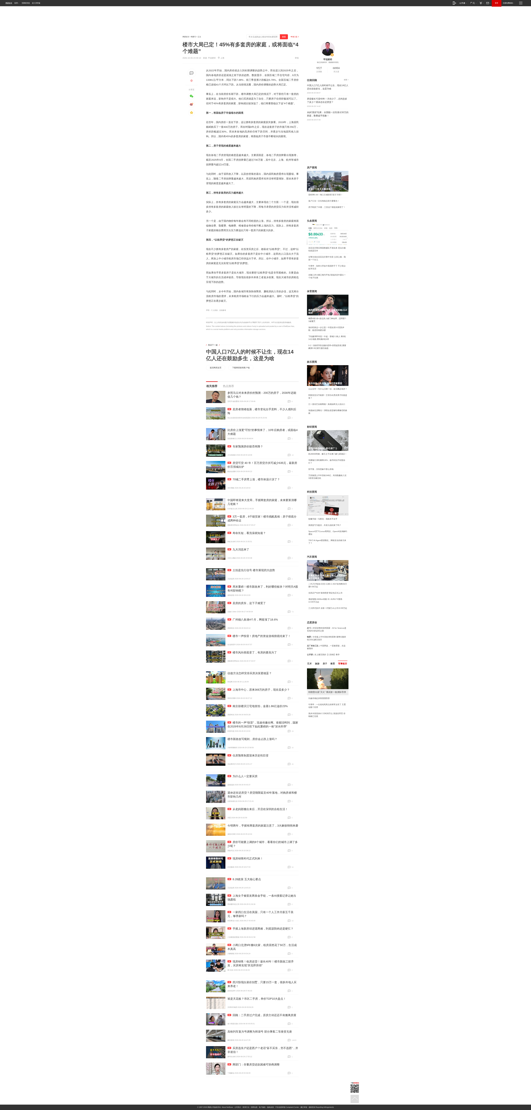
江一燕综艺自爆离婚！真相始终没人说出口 (326, 404)
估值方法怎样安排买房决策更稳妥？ (249, 673)
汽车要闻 (312, 556)
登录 (496, 3)
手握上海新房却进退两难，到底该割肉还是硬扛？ (263, 928)
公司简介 (238, 1107)
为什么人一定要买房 (245, 776)
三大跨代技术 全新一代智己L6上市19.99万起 (327, 608)
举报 (297, 58)
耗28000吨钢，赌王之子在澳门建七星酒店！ (327, 454)
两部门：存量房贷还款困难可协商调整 (256, 1064)
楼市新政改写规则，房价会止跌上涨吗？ (252, 739)
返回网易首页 (215, 368)
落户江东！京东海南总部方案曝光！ (323, 201)
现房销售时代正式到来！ (248, 858)
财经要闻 (312, 426)
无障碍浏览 (26, 3)
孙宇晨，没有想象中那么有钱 (321, 469)
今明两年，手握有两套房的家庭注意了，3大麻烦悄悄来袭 (262, 825)
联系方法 (246, 1107)
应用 (16, 3)
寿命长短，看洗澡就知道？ (249, 533)
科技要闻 (312, 491)
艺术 (309, 663)
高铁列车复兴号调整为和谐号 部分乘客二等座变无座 (259, 1031)
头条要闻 (312, 220)
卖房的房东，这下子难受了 (249, 603)
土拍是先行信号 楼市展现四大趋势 (254, 570)
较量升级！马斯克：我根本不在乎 (322, 519)
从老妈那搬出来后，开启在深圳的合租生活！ (260, 809)
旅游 (317, 663)
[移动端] (454, 3)
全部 (345, 80)
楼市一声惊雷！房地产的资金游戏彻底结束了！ (262, 636)
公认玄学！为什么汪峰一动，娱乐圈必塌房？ (327, 389)
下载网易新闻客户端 (241, 368)
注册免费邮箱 (508, 3)
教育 (332, 663)
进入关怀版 (36, 3)
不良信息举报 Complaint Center (287, 1107)
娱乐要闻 (312, 361)
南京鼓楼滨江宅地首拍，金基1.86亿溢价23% (260, 706)
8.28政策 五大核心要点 (247, 879)
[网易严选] (473, 3)
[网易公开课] (463, 3)
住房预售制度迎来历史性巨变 (251, 755)
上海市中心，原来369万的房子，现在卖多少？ (261, 689)
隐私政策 (270, 1107)
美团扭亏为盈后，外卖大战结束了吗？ (324, 525)
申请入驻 (294, 37)
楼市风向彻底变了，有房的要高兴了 (255, 652)
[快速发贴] (191, 73)
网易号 (193, 37)
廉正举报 (303, 1107)
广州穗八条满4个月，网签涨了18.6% (255, 619)
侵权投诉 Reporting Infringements (321, 1107)
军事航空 (342, 663)
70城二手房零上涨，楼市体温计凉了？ (256, 479)
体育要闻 (312, 291)
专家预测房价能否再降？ (248, 446)
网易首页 (9, 3)
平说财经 (212, 58)
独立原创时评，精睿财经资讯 (328, 62)
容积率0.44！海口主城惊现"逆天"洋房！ (325, 195)
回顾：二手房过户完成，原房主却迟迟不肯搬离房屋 (264, 1015)
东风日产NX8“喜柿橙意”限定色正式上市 (325, 593)
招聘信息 (254, 1107)
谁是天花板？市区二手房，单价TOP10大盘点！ (256, 998)
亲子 (325, 663)
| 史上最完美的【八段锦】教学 (323, 654)
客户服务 (262, 1107)
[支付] (481, 3)
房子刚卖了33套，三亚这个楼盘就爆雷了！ (326, 207)
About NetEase (227, 1107)
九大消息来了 (241, 549)
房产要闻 (312, 167)
